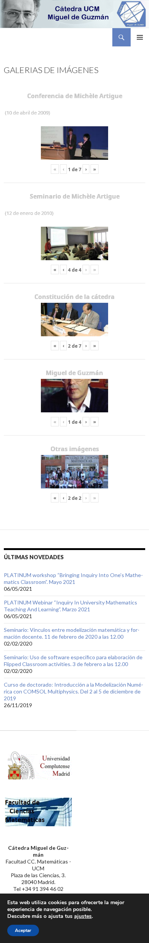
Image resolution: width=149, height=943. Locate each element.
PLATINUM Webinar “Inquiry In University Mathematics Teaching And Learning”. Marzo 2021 (70, 605)
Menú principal (140, 37)
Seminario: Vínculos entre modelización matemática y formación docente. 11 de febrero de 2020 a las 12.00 (71, 633)
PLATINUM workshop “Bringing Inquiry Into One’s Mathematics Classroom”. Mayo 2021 (73, 578)
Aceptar (23, 930)
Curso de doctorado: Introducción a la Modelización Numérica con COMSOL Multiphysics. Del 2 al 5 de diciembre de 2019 (73, 691)
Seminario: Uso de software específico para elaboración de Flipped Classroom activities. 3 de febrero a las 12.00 (73, 660)
